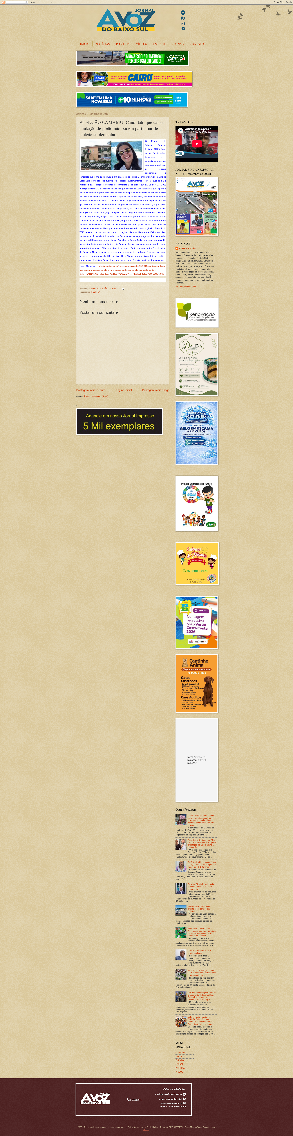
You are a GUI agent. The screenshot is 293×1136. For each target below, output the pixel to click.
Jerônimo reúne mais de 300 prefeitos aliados (200, 951)
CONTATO (197, 44)
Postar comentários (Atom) (96, 396)
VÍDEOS (141, 44)
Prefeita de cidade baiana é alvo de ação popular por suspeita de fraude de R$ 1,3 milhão (202, 864)
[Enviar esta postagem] (123, 289)
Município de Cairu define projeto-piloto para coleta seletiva (199, 908)
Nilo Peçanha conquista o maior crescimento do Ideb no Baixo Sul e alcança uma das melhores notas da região (202, 996)
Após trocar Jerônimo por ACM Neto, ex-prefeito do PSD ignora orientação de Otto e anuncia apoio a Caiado (202, 843)
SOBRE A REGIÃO (187, 248)
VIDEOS (179, 1072)
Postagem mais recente (90, 390)
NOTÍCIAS (103, 44)
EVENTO (179, 1060)
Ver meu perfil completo (185, 286)
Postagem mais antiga (155, 390)
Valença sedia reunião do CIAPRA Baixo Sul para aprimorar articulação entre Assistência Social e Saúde (200, 1020)
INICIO (84, 44)
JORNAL (178, 44)
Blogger (146, 1130)
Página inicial (124, 390)
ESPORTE (159, 44)
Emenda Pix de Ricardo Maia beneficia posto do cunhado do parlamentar (201, 886)
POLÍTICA (123, 44)
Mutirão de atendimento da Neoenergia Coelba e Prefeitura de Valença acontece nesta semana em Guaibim (201, 932)
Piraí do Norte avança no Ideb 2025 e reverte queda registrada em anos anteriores (202, 972)
